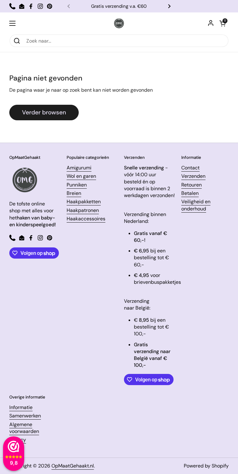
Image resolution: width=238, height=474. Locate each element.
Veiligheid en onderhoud (195, 205)
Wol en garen (81, 176)
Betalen (190, 193)
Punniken (77, 185)
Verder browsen (44, 112)
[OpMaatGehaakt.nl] (119, 23)
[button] (222, 23)
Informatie (21, 407)
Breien (74, 193)
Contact (190, 167)
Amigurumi (79, 167)
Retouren (191, 185)
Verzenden (193, 176)
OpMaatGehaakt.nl (72, 465)
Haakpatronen (83, 210)
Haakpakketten (84, 201)
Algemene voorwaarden (24, 428)
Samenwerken (25, 415)
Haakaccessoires (86, 218)
